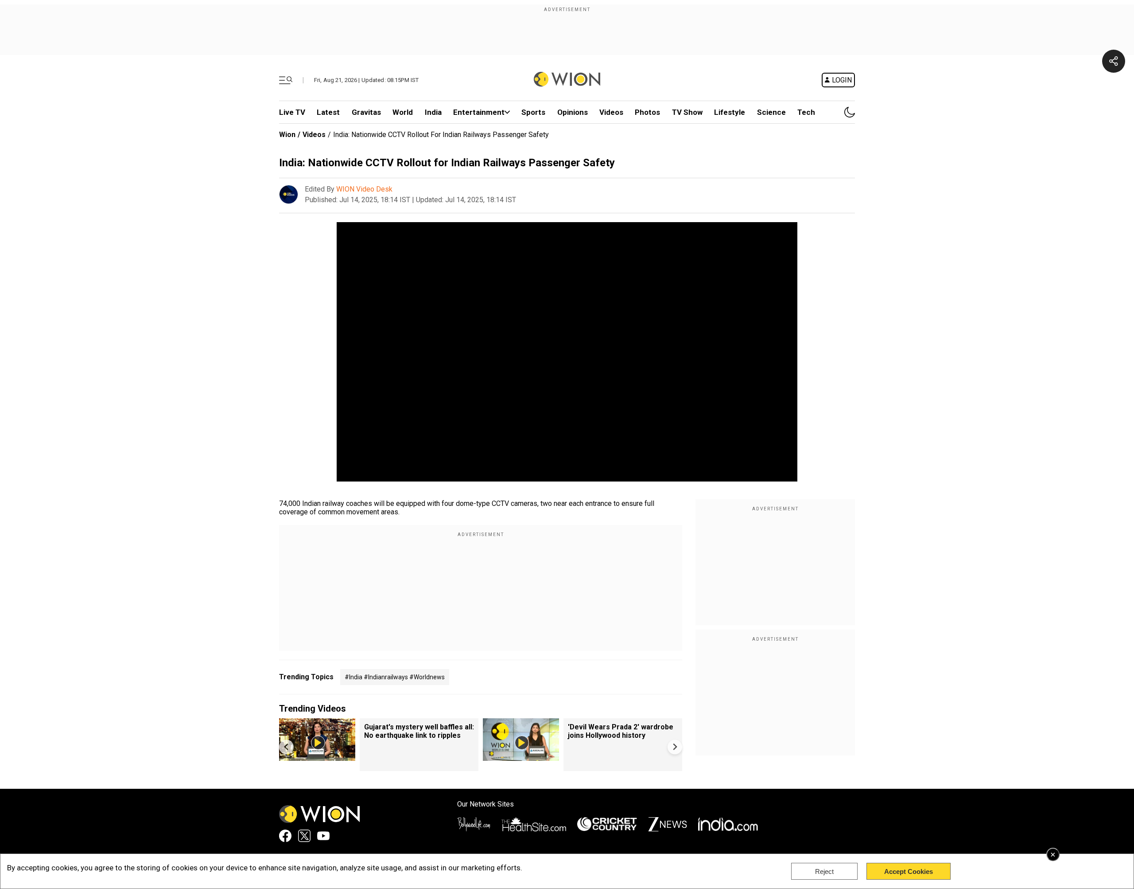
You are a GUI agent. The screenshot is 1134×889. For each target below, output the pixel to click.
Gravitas (366, 112)
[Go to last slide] (286, 747)
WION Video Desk (364, 189)
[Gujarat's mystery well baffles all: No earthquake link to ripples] (317, 756)
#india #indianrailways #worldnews (395, 677)
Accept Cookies (908, 871)
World (402, 112)
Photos (647, 112)
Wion (287, 134)
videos (611, 112)
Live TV (292, 112)
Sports (533, 112)
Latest (328, 112)
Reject (824, 871)
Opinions (572, 112)
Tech (806, 112)
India (433, 112)
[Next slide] (675, 747)
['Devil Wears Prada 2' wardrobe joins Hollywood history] (521, 756)
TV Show (687, 112)
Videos (314, 134)
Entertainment (479, 112)
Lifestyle (729, 112)
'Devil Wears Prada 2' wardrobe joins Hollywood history (620, 731)
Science (771, 112)
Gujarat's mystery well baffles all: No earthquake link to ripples (419, 731)
